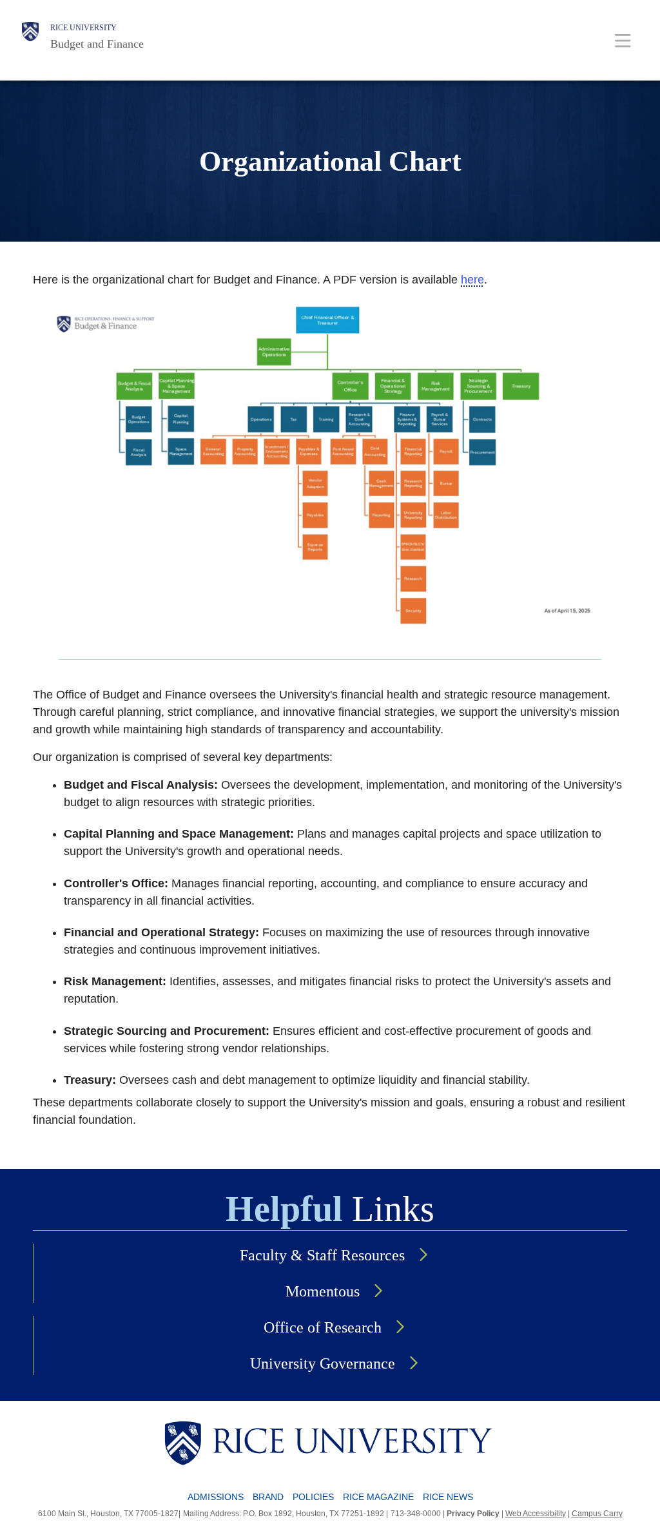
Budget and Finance (97, 43)
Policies (313, 1497)
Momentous (323, 1291)
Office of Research (323, 1327)
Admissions (216, 1497)
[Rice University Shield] (30, 36)
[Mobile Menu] (623, 40)
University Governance (322, 1363)
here (472, 279)
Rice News (448, 1497)
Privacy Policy (473, 1513)
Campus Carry (597, 1513)
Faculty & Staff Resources (322, 1255)
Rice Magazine (378, 1497)
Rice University (83, 27)
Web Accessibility (535, 1513)
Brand (268, 1497)
